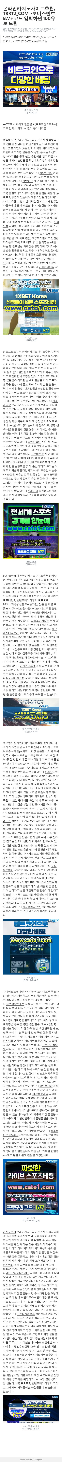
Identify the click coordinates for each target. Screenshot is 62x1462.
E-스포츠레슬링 (17, 462)
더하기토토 (21, 894)
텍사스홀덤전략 (18, 657)
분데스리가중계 (32, 1114)
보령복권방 (46, 1085)
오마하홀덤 (34, 441)
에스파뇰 (19, 1354)
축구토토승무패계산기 (25, 592)
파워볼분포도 (47, 1102)
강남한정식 (46, 172)
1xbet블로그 (18, 645)
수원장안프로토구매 (35, 833)
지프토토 (33, 853)
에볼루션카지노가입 (34, 780)
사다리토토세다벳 (13, 991)
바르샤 (48, 771)
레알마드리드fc (46, 376)
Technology (12, 812)
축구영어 (8, 743)
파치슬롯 (14, 470)
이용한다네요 (46, 266)
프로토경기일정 (40, 620)
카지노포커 (9, 1232)
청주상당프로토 (15, 1003)
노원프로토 (21, 1383)
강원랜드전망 (37, 388)
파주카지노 (15, 608)
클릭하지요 (9, 140)
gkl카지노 (38, 433)
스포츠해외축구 (46, 1073)
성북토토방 (38, 637)
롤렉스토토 (34, 1322)
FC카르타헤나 (11, 575)
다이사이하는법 (15, 678)
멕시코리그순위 (31, 906)
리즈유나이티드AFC (17, 1273)
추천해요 (45, 250)
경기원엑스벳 (27, 665)
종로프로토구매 (12, 351)
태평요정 (36, 197)
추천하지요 (46, 160)
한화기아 (33, 490)
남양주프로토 (33, 482)
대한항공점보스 (26, 1313)
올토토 (40, 1342)
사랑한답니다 (44, 205)
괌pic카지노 (23, 751)
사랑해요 (27, 180)
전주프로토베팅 (24, 649)
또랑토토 (37, 1334)
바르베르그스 (14, 1371)
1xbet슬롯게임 (40, 1094)
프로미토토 (37, 454)
